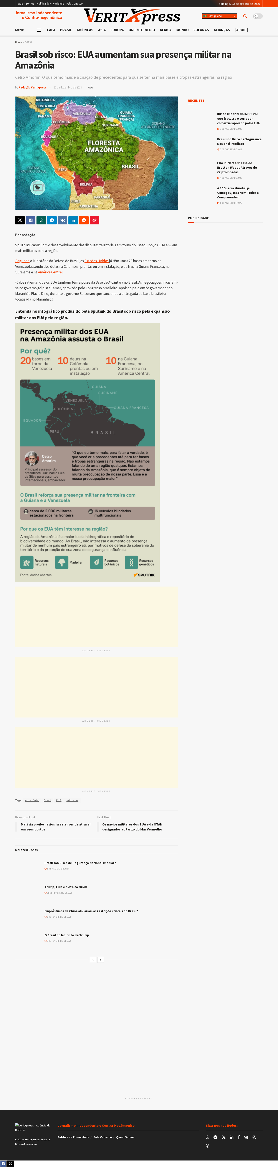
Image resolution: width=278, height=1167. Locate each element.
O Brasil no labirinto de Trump (67, 935)
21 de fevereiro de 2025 (59, 892)
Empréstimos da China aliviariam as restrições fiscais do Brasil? (91, 911)
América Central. (50, 272)
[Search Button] (245, 16)
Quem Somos (26, 3)
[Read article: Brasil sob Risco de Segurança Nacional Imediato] (28, 870)
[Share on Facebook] (30, 220)
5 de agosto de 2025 (57, 868)
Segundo (22, 260)
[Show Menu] (39, 30)
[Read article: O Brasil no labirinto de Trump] (28, 942)
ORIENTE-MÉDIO (142, 30)
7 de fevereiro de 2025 (58, 916)
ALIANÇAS (222, 30)
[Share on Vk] (62, 220)
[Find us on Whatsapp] (207, 1137)
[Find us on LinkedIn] (231, 1137)
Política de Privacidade (50, 3)
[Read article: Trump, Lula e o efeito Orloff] (28, 894)
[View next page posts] (100, 960)
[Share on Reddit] (84, 220)
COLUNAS (201, 30)
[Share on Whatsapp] (41, 220)
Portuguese (214, 16)
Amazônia (32, 800)
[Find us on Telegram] (215, 1137)
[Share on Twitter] (20, 220)
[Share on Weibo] (94, 220)
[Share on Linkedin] (73, 220)
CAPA (51, 30)
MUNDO (182, 30)
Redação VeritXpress (33, 87)
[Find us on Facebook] (239, 1137)
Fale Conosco (74, 3)
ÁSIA (102, 30)
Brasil (47, 800)
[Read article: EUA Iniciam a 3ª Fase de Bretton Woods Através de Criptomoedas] (201, 170)
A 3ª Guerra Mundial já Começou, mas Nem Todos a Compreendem (238, 192)
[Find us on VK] (246, 1137)
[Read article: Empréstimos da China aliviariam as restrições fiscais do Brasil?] (28, 918)
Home (18, 42)
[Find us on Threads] (207, 1146)
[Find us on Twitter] (224, 1137)
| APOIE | (241, 30)
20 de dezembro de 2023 (68, 87)
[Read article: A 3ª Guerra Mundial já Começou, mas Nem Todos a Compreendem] (201, 195)
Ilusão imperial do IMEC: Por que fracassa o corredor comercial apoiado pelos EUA (238, 118)
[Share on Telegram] (52, 220)
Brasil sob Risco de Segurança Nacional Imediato (80, 863)
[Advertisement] (96, 617)
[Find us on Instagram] (254, 1137)
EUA (58, 800)
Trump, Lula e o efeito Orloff (66, 887)
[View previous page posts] (93, 960)
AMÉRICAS (85, 30)
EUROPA (117, 30)
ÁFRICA (166, 30)
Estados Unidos (96, 260)
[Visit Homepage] (132, 16)
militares (72, 800)
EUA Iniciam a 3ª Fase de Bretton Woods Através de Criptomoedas (237, 167)
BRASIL (66, 30)
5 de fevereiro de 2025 (58, 940)
